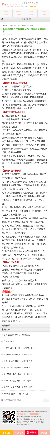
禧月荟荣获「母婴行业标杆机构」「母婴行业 (19, 368)
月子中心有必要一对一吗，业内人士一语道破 (19, 348)
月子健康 (6, 15)
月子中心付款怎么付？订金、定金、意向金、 (19, 381)
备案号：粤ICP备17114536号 (27, 422)
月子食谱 (31, 15)
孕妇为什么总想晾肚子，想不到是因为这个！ (19, 361)
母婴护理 (18, 15)
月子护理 (24, 25)
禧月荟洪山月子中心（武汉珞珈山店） (19, 354)
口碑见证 (31, 11)
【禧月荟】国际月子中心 (14, 25)
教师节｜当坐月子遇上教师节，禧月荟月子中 (19, 387)
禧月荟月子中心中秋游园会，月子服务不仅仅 (19, 374)
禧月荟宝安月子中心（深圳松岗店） (18, 335)
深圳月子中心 (21, 411)
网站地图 (40, 422)
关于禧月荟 (19, 11)
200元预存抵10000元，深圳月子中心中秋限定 (19, 394)
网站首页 (6, 11)
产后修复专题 (9, 341)
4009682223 (35, 6)
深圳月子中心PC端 (23, 425)
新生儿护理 (30, 25)
